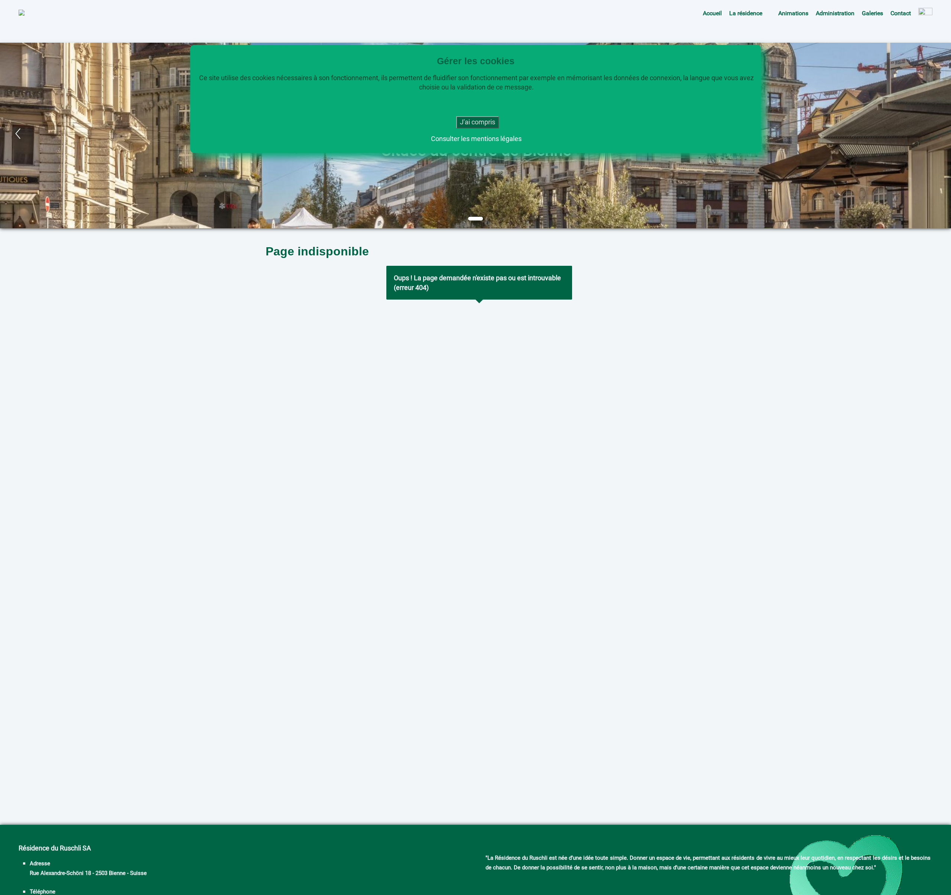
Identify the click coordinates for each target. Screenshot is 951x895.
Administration (835, 13)
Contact (900, 13)
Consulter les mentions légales (476, 138)
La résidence (745, 13)
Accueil (712, 13)
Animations (793, 13)
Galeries (872, 13)
